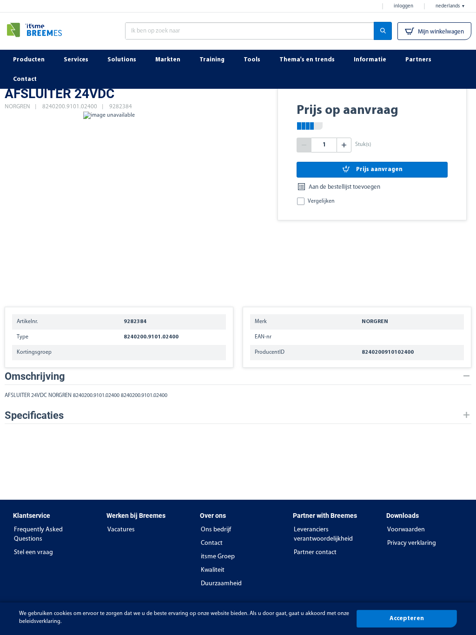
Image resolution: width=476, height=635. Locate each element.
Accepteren (407, 618)
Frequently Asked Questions (38, 534)
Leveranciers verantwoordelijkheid (323, 534)
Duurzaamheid (221, 583)
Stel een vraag (33, 552)
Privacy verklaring (411, 543)
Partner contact (315, 552)
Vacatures (121, 529)
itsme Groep (218, 556)
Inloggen (403, 6)
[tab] (238, 376)
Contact (212, 543)
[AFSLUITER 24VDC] (109, 205)
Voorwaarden (406, 529)
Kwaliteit (213, 570)
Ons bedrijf (216, 529)
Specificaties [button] (34, 415)
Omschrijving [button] (35, 376)
